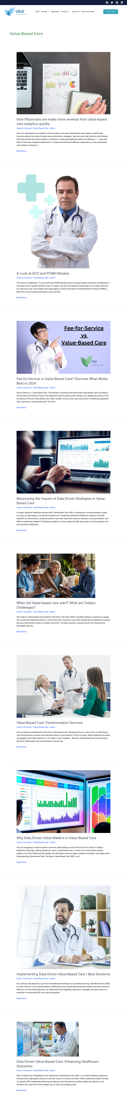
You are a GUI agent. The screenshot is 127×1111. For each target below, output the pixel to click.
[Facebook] (107, 2)
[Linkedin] (122, 2)
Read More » (22, 151)
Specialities (55, 12)
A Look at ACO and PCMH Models (43, 273)
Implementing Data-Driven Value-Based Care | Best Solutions (63, 974)
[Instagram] (117, 2)
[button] (48, 12)
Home (37, 12)
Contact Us (75, 12)
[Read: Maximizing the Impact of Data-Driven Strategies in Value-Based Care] (64, 462)
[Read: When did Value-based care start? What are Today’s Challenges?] (56, 575)
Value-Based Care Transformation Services (50, 723)
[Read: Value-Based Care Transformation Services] (64, 686)
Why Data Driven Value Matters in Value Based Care (56, 838)
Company (64, 12)
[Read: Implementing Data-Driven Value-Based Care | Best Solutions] (64, 927)
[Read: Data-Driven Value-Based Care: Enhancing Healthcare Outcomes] (48, 1039)
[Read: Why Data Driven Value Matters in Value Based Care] (64, 801)
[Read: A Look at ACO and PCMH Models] (64, 221)
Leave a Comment (24, 128)
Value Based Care (41, 128)
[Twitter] (112, 2)
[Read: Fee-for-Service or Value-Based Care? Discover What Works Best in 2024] (64, 347)
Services (44, 12)
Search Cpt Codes (87, 12)
